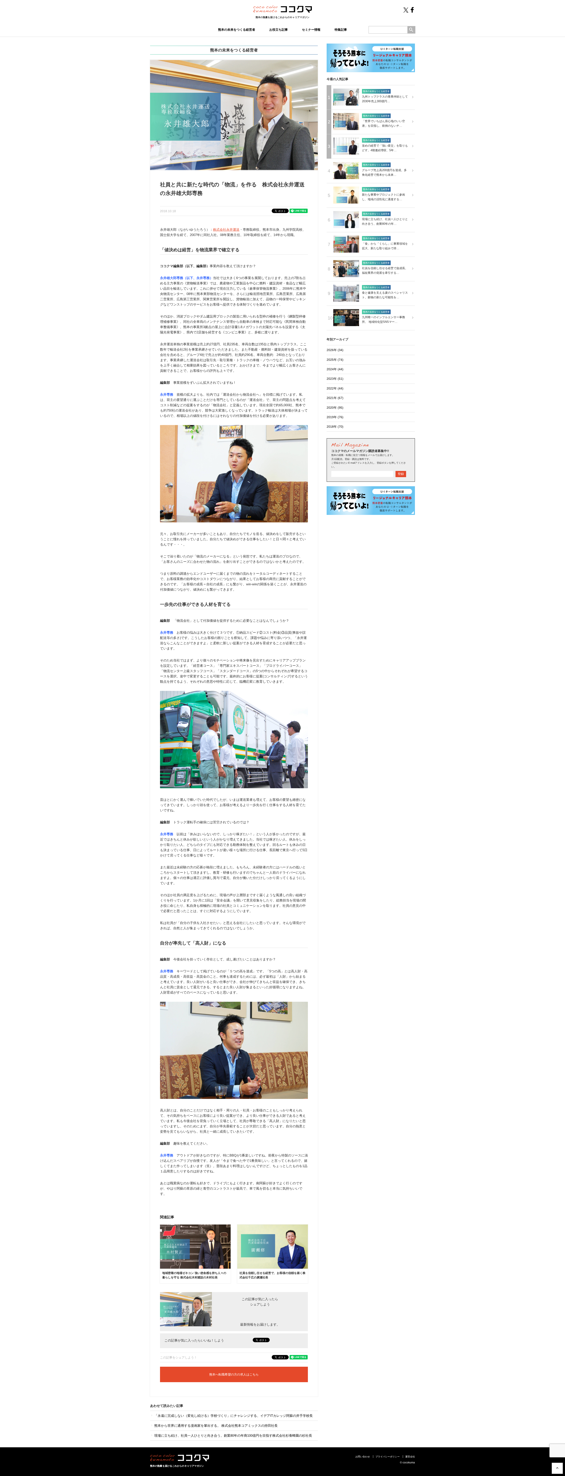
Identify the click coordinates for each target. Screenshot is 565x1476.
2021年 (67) (335, 398)
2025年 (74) (335, 359)
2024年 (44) (335, 369)
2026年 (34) (335, 350)
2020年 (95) (335, 407)
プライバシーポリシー (387, 1456)
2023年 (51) (335, 378)
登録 (401, 474)
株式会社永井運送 (226, 229)
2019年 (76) (335, 417)
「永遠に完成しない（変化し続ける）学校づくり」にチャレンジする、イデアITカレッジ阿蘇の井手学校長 (233, 1415)
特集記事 (341, 29)
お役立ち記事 (278, 29)
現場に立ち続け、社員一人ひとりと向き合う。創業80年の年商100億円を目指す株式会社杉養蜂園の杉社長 (232, 1435)
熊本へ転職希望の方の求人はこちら (234, 1374)
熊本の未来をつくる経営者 (236, 29)
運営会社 (410, 1456)
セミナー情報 (311, 29)
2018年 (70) (335, 426)
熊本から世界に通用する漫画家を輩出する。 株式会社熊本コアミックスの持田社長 (215, 1425)
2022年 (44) (335, 388)
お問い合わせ (362, 1456)
